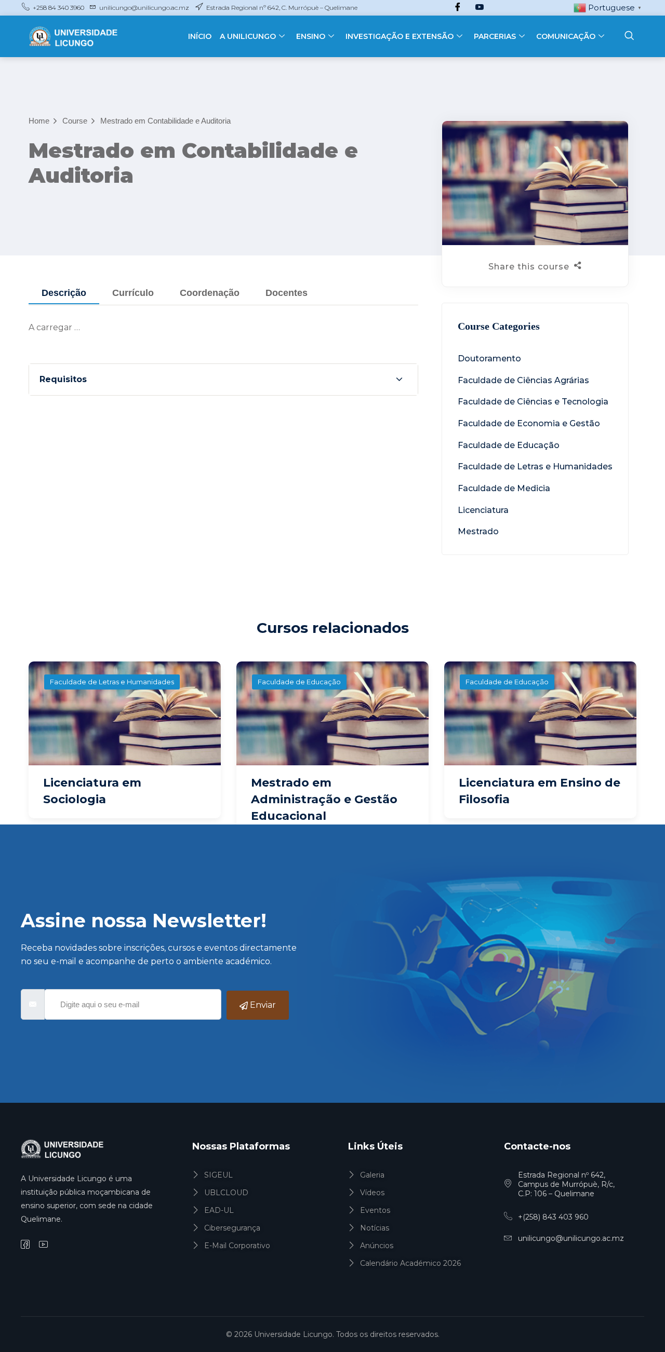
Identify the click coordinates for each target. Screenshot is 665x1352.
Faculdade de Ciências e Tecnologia (533, 402)
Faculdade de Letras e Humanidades (535, 466)
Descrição (64, 293)
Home (39, 120)
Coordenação (210, 293)
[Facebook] (458, 8)
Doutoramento (489, 358)
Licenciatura (483, 510)
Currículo (133, 293)
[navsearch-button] (629, 37)
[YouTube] (479, 8)
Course (74, 120)
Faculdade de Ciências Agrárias (523, 380)
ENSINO (310, 36)
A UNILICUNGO (248, 36)
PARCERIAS (495, 36)
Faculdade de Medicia (504, 488)
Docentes (286, 293)
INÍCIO (199, 36)
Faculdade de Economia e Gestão (529, 423)
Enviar (262, 1005)
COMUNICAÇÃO (565, 36)
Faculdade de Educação (509, 445)
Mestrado (478, 531)
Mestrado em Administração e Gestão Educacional (324, 799)
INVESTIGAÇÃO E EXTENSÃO (399, 36)
